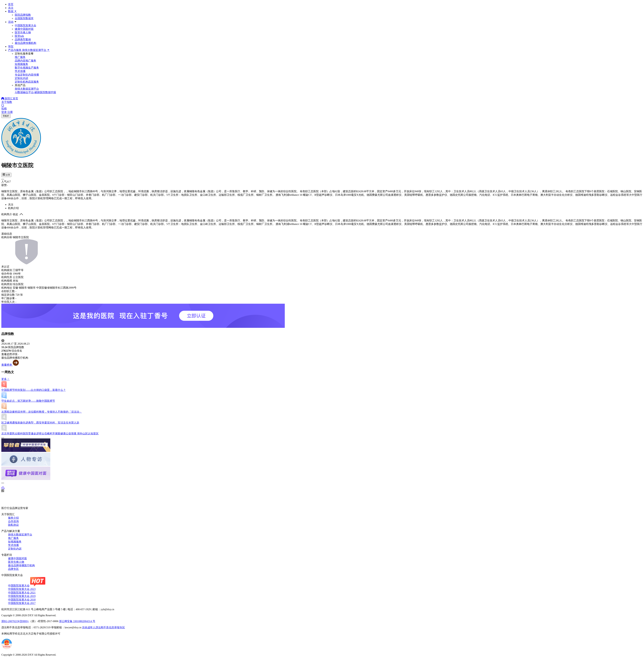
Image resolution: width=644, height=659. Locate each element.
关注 (10, 7)
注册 (10, 112)
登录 (4, 112)
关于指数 (6, 102)
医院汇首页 (11, 98)
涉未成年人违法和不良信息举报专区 (103, 627)
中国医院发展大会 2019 (22, 596)
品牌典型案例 (23, 39)
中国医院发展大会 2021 (22, 592)
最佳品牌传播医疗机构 (21, 565)
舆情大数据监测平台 (20, 534)
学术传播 (13, 545)
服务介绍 (13, 517)
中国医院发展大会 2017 (22, 603)
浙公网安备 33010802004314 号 (77, 621)
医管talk (19, 36)
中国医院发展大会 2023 (22, 589)
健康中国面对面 (24, 28)
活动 (10, 21)
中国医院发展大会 (25, 25)
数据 (11, 11)
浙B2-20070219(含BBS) (15, 621)
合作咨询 (13, 521)
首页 (10, 4)
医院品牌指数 (23, 14)
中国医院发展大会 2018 (22, 599)
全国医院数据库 (24, 18)
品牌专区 (13, 568)
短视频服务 (14, 541)
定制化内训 (14, 548)
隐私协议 (13, 524)
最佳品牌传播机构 (25, 43)
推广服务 (13, 538)
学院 (10, 46)
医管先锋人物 (23, 32)
